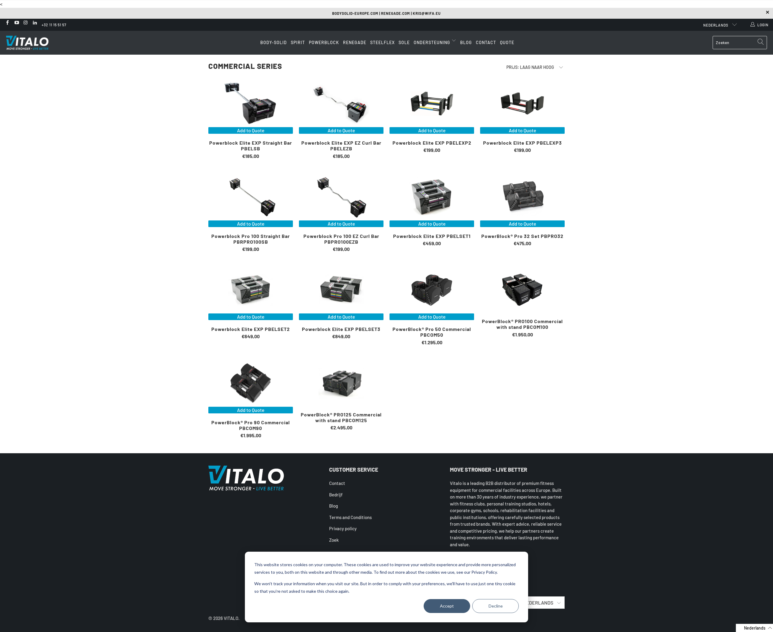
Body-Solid (273, 42)
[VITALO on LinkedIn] (34, 23)
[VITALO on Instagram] (25, 23)
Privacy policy (343, 528)
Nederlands (716, 25)
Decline (496, 605)
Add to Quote (251, 130)
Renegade (354, 42)
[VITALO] (33, 43)
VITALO (231, 618)
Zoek (334, 540)
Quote (507, 42)
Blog (466, 42)
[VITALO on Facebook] (7, 23)
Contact (486, 42)
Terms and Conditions (350, 517)
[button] (754, 628)
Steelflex (382, 42)
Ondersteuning (432, 42)
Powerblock (324, 42)
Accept (447, 605)
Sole (404, 42)
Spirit (298, 42)
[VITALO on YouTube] (16, 23)
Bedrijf (336, 494)
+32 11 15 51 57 (54, 25)
